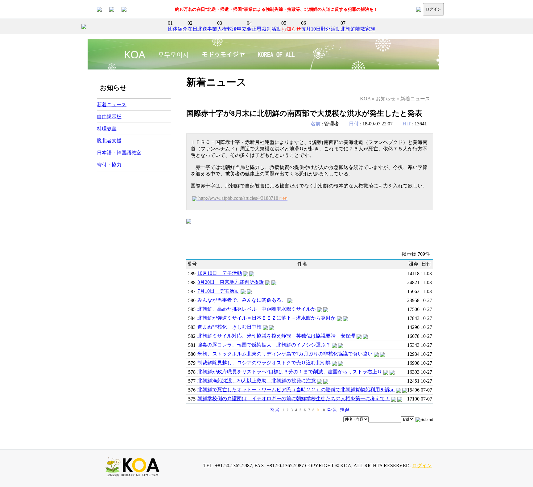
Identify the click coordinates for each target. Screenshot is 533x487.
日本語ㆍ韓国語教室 (119, 152)
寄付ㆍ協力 (109, 164)
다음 (332, 409)
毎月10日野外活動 (321, 28)
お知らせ (291, 28)
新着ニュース (111, 104)
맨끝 (344, 409)
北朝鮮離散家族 (358, 28)
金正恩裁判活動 (264, 28)
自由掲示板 (109, 116)
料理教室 (107, 128)
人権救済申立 (232, 28)
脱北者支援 (109, 140)
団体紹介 (178, 28)
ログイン (433, 9)
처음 (275, 409)
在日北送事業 (202, 28)
